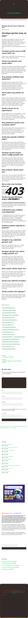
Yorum (3, 376)
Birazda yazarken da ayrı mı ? (7, 468)
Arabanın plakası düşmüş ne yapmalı (9, 310)
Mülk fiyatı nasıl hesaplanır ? (7, 459)
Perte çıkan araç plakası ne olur (8, 346)
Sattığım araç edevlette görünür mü (9, 348)
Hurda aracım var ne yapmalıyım (8, 334)
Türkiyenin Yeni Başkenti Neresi (7, 561)
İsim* (2, 390)
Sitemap (14, 427)
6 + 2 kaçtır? (4, 413)
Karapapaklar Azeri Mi (8, 357)
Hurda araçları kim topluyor (7, 336)
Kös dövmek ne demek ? (6, 471)
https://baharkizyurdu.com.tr (20, 426)
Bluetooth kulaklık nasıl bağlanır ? (7, 456)
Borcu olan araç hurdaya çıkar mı (8, 317)
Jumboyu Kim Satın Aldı (6, 569)
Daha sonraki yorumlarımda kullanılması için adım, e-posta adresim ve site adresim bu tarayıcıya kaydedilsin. (14, 410)
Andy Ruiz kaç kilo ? (5, 453)
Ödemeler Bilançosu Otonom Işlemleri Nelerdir (11, 361)
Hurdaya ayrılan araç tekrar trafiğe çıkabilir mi (11, 339)
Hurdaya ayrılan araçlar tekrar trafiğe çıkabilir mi (11, 344)
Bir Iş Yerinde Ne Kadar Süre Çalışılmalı (9, 565)
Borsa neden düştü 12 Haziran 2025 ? (8, 450)
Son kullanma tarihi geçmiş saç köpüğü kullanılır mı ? (11, 465)
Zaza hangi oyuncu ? (5, 462)
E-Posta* (3, 396)
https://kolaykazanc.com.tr (6, 427)
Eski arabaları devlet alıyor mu (8, 322)
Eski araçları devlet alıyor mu (8, 324)
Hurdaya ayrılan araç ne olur (19, 336)
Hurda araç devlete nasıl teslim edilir (9, 327)
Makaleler (7, 305)
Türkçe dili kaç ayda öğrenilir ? (7, 444)
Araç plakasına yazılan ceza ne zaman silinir (10, 315)
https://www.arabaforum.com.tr (7, 426)
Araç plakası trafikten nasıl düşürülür (9, 312)
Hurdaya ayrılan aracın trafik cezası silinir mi (10, 341)
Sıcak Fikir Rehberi (14, 13)
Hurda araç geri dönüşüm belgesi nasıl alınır (10, 329)
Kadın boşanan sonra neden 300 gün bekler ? (10, 447)
